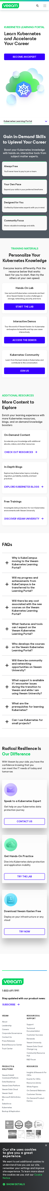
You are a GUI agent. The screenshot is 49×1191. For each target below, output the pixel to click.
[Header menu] (45, 6)
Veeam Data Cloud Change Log (34, 1048)
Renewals (31, 1038)
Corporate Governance (12, 1033)
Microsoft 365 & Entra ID (11, 1098)
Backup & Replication (11, 1111)
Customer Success (35, 1034)
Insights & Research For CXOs (37, 1074)
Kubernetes (7, 1107)
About (4, 1021)
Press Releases (8, 1041)
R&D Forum (31, 1059)
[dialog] (24, 1167)
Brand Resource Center (12, 1044)
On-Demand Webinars (36, 1090)
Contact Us (7, 1037)
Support (30, 1024)
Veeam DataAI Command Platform (10, 1077)
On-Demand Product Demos (35, 1100)
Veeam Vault (7, 1093)
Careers (5, 1029)
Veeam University (34, 1042)
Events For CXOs (33, 1079)
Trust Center (7, 1048)
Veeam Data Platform (11, 1085)
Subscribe (8, 1005)
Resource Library (34, 1082)
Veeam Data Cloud (10, 1089)
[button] (24, 1184)
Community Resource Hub (36, 1054)
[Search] (37, 6)
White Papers (32, 1086)
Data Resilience (8, 1081)
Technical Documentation (33, 1030)
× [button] (46, 1145)
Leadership (7, 1025)
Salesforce (6, 1103)
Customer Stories (34, 1094)
